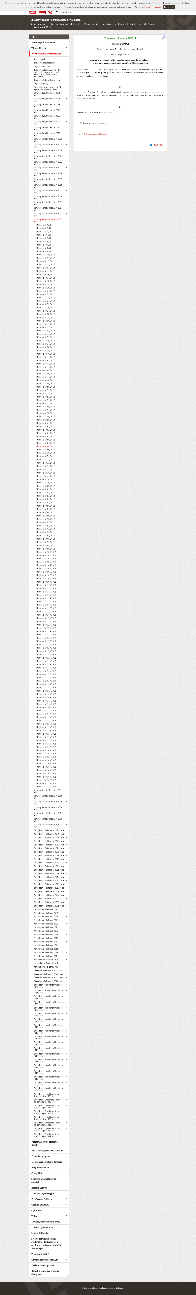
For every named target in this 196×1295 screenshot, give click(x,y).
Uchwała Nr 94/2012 (45, 532)
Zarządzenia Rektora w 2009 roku (49, 891)
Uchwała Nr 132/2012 (46, 657)
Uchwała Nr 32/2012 (45, 327)
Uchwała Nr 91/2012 (45, 522)
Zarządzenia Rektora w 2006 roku (49, 902)
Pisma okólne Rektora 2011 (46, 963)
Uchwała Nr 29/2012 (45, 317)
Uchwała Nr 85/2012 (45, 502)
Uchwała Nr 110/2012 (46, 585)
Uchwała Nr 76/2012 (45, 472)
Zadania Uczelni (39, 1187)
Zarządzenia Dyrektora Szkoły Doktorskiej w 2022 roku (47, 1118)
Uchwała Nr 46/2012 (45, 373)
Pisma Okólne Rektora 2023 (46, 920)
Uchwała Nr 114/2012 (46, 598)
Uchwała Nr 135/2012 (46, 667)
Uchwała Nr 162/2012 (46, 757)
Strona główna (38, 24)
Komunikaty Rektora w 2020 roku (48, 981)
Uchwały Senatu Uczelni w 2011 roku (48, 791)
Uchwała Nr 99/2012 (45, 548)
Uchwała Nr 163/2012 (46, 760)
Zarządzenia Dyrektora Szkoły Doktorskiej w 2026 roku (47, 1095)
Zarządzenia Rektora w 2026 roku (49, 830)
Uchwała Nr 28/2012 (45, 314)
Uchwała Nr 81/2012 (45, 489)
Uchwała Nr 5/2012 (45, 238)
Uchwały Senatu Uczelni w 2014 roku (48, 208)
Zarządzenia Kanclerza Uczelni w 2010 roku (48, 1077)
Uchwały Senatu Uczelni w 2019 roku (48, 180)
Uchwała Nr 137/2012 (46, 674)
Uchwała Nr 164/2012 (46, 763)
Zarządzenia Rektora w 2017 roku (49, 862)
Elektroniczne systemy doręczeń (47, 1161)
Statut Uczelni (40, 59)
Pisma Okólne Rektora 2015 (46, 948)
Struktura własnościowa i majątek (43, 1180)
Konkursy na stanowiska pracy (45, 1221)
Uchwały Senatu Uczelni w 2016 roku (48, 197)
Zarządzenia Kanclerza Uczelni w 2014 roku (48, 1054)
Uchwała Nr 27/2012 (45, 310)
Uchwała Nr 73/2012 (45, 462)
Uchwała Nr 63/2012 (45, 429)
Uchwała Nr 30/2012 (45, 320)
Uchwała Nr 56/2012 (45, 406)
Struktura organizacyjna (42, 1193)
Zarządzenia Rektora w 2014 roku (49, 873)
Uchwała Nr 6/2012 (45, 241)
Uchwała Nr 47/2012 (45, 377)
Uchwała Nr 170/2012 (46, 783)
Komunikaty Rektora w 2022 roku (48, 974)
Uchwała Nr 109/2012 (46, 581)
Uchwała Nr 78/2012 (45, 479)
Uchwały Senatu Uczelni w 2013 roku (48, 214)
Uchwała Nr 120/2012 (46, 618)
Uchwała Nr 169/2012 (46, 780)
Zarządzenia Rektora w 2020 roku (49, 851)
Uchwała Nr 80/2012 (45, 486)
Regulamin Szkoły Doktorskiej (47, 80)
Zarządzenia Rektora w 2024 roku (49, 837)
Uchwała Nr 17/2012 (45, 277)
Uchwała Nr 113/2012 (46, 595)
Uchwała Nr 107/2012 (46, 575)
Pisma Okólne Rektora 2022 (46, 923)
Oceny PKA (36, 1173)
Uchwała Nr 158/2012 (46, 743)
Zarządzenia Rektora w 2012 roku (49, 880)
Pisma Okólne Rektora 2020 (46, 931)
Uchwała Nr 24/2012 (45, 301)
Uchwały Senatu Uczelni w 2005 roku (48, 825)
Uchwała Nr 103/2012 (46, 562)
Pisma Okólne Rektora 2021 (46, 927)
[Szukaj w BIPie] (164, 37)
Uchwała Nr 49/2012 (45, 383)
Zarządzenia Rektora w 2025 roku (49, 834)
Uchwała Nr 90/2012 (45, 519)
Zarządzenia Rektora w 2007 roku (49, 898)
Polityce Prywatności (152, 7)
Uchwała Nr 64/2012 (45, 433)
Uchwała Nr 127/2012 (46, 641)
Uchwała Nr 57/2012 (45, 410)
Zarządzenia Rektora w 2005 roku (49, 905)
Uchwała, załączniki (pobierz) (95, 134)
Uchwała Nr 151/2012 (46, 720)
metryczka (158, 145)
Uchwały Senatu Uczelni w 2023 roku (48, 157)
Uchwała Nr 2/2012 (45, 228)
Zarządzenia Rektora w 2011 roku (49, 884)
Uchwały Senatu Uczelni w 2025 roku (48, 145)
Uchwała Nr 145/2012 (46, 700)
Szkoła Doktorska (39, 1232)
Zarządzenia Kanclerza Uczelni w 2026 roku (48, 985)
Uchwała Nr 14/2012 (45, 267)
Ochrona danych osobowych (44, 1259)
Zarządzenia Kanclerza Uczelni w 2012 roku (48, 1066)
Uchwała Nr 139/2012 (46, 681)
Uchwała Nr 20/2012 (45, 287)
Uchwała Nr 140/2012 (46, 684)
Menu (34, 36)
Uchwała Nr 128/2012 (46, 644)
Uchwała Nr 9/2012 (45, 251)
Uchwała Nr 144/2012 (46, 697)
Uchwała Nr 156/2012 (46, 737)
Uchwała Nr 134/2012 (46, 664)
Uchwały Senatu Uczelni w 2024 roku (48, 151)
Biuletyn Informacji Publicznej (64, 24)
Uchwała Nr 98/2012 (45, 545)
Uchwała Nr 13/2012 (45, 264)
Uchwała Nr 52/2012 (45, 393)
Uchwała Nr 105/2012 (46, 568)
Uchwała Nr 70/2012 (45, 453)
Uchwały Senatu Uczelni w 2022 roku (48, 162)
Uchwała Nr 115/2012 (46, 601)
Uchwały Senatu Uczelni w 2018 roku (48, 185)
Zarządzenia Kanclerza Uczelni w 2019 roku (48, 1026)
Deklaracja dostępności (42, 1265)
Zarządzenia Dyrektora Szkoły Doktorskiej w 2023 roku (47, 1112)
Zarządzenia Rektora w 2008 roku (49, 895)
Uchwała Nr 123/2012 (46, 628)
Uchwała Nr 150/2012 (46, 717)
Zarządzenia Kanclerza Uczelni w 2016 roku (48, 1043)
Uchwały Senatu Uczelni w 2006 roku (48, 819)
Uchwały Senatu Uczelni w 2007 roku (48, 814)
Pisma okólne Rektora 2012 (46, 959)
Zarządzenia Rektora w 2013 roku (49, 877)
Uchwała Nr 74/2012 (45, 466)
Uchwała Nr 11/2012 (45, 258)
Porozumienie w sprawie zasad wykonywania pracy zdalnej (47, 88)
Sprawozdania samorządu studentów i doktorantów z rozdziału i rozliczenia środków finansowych (46, 1243)
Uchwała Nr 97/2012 (45, 542)
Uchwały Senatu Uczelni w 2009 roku (48, 802)
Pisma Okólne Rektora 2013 (46, 956)
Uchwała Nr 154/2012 (46, 730)
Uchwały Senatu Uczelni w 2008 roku (48, 808)
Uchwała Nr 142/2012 (46, 690)
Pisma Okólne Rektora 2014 (46, 952)
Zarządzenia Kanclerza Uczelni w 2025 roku (48, 991)
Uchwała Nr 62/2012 (45, 426)
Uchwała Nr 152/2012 (46, 723)
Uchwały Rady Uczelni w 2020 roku (47, 128)
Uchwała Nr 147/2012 (46, 707)
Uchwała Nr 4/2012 (45, 234)
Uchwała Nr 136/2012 (46, 671)
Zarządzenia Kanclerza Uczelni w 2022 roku (48, 1008)
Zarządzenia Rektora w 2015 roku (49, 869)
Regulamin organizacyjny (45, 62)
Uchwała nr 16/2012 (45, 274)
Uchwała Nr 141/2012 (46, 687)
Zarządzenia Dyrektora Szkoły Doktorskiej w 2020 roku (47, 1129)
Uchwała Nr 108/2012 (46, 578)
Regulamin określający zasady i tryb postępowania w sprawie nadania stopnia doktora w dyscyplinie (47, 73)
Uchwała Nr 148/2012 (46, 710)
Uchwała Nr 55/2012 (45, 403)
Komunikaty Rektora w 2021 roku (48, 977)
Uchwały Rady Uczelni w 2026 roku (47, 94)
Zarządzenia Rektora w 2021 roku (49, 848)
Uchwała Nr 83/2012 (45, 495)
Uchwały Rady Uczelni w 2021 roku (47, 122)
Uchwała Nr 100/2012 (46, 552)
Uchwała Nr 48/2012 (45, 380)
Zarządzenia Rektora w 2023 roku (49, 841)
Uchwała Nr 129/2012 (46, 647)
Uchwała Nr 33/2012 (45, 330)
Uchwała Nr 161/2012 (46, 753)
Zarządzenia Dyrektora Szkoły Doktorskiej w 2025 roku (47, 1100)
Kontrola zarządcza (40, 1156)
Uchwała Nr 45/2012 (45, 370)
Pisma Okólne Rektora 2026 (46, 909)
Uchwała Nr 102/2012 (46, 558)
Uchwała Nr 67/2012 (45, 443)
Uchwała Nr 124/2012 (46, 631)
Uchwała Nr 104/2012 (46, 565)
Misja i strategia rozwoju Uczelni (47, 1150)
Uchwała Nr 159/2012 (46, 747)
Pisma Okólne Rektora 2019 (46, 934)
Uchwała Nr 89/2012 (45, 515)
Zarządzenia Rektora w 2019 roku (49, 855)
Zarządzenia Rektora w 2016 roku (49, 866)
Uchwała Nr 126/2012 (46, 638)
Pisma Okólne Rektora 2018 (46, 938)
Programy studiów (40, 1167)
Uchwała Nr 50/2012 (45, 386)
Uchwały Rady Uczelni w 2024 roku (47, 105)
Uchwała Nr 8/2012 (45, 248)
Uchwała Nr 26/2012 (45, 307)
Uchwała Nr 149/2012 (46, 714)
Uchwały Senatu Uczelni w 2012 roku (136, 24)
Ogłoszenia (36, 1210)
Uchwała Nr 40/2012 (45, 353)
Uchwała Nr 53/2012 (45, 396)
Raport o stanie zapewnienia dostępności (45, 1272)
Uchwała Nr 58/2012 (45, 413)
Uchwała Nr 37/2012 (45, 343)
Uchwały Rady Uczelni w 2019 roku (47, 134)
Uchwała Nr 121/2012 (46, 621)
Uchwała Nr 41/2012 (45, 357)
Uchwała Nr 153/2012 (46, 727)
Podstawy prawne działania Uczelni (44, 1143)
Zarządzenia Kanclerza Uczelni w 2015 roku (48, 1049)
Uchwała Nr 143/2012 (46, 694)
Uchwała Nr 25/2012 (45, 304)
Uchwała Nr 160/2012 (46, 750)
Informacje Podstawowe (43, 42)
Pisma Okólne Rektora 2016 (46, 945)
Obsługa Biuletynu (40, 1204)
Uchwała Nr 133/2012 (46, 661)
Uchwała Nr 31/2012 (45, 324)
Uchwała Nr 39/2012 (45, 350)
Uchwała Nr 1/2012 (45, 225)
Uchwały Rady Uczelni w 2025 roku (47, 99)
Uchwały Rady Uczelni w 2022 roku (47, 117)
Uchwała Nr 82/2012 (45, 492)
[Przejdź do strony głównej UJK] (65, 13)
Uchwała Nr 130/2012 (46, 651)
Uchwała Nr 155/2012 (46, 733)
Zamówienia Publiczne (42, 1199)
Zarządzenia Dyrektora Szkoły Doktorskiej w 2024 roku (47, 1106)
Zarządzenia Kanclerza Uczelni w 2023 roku (48, 1003)
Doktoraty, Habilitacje (42, 1227)
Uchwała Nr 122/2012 (46, 624)
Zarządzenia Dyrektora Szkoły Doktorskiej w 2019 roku (47, 1135)
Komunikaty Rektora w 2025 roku (48, 970)
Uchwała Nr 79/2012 (45, 482)
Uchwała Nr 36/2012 (45, 340)
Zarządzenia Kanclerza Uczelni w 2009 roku (48, 1083)
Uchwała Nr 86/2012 (45, 505)
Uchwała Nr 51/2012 (45, 390)
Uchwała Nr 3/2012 (45, 231)
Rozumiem (168, 7)
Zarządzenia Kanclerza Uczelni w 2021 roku (48, 1014)
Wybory (34, 1216)
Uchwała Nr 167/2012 (46, 773)
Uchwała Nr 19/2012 (45, 284)
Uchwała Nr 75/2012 (45, 469)
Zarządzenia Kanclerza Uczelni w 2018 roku (48, 1031)
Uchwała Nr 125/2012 (46, 634)
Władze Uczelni (38, 48)
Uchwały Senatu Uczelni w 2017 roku (48, 191)
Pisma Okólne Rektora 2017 (46, 941)
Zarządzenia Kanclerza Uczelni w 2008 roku (48, 1089)
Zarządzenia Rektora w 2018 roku (49, 859)
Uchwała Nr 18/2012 (45, 281)
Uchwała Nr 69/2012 (45, 449)
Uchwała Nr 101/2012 (46, 555)
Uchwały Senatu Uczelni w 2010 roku (48, 796)
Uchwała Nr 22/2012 (45, 294)
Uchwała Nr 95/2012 (45, 535)
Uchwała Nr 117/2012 (46, 608)
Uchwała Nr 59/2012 (45, 416)
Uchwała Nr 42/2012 (45, 360)
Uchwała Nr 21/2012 (45, 291)
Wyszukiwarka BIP (40, 1253)
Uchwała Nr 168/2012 (46, 776)
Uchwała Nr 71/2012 (45, 456)
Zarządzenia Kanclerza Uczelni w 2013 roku (48, 1060)
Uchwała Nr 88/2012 (45, 512)
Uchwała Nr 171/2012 (46, 786)
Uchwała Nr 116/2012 (46, 605)
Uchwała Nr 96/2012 (45, 538)
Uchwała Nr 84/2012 (45, 499)
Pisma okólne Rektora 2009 (46, 966)
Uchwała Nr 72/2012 (45, 459)
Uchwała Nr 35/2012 (45, 337)
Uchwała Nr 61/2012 (45, 423)
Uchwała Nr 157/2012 (46, 740)
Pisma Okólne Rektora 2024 (46, 916)
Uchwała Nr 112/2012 (46, 591)
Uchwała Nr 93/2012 (45, 529)
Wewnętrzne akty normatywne (98, 24)
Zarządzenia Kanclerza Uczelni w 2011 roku (48, 1072)
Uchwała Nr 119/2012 (46, 614)
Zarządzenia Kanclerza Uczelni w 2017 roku (48, 1037)
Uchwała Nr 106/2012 (46, 571)
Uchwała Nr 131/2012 (46, 654)
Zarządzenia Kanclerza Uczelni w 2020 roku (48, 1020)
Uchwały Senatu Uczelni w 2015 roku (48, 203)
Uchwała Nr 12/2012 (45, 261)
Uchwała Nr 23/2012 (45, 297)
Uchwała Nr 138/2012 (46, 677)
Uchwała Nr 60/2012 (45, 419)
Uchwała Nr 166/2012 (46, 770)
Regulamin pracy (41, 83)
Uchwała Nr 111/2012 (46, 588)
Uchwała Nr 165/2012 (46, 766)
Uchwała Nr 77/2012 (45, 476)
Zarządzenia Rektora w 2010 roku (49, 887)
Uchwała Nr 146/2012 (46, 704)
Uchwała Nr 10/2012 (45, 254)
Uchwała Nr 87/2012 (45, 509)
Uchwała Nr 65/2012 (45, 436)
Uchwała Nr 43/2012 (45, 363)
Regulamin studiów (42, 66)
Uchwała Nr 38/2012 (45, 347)
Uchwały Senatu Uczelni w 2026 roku (48, 139)
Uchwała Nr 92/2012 (45, 525)
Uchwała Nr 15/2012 (45, 271)
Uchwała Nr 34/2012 (45, 334)
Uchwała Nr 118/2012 (46, 611)
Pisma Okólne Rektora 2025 (46, 913)
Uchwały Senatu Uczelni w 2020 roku (48, 174)
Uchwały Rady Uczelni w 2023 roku (47, 111)
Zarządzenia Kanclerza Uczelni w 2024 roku (48, 997)
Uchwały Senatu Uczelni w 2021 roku (48, 168)
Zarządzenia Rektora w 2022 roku (49, 844)
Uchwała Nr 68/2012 (41, 27)
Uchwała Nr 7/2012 (45, 244)
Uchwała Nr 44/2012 (45, 367)
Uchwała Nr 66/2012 (45, 439)
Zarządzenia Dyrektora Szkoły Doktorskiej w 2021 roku (47, 1123)
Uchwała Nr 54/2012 (45, 400)
